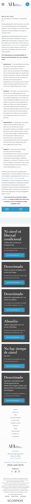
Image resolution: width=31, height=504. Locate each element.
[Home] (15, 4)
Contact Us (15, 434)
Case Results (15, 431)
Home (15, 409)
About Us (15, 412)
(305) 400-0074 (15, 465)
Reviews (15, 425)
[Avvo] (15, 471)
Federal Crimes (15, 423)
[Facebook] (12, 471)
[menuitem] (7, 496)
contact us (5, 199)
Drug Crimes (15, 420)
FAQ (15, 415)
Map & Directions (15, 458)
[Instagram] (19, 471)
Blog (15, 428)
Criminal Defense (15, 417)
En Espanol (15, 436)
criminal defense (16, 45)
